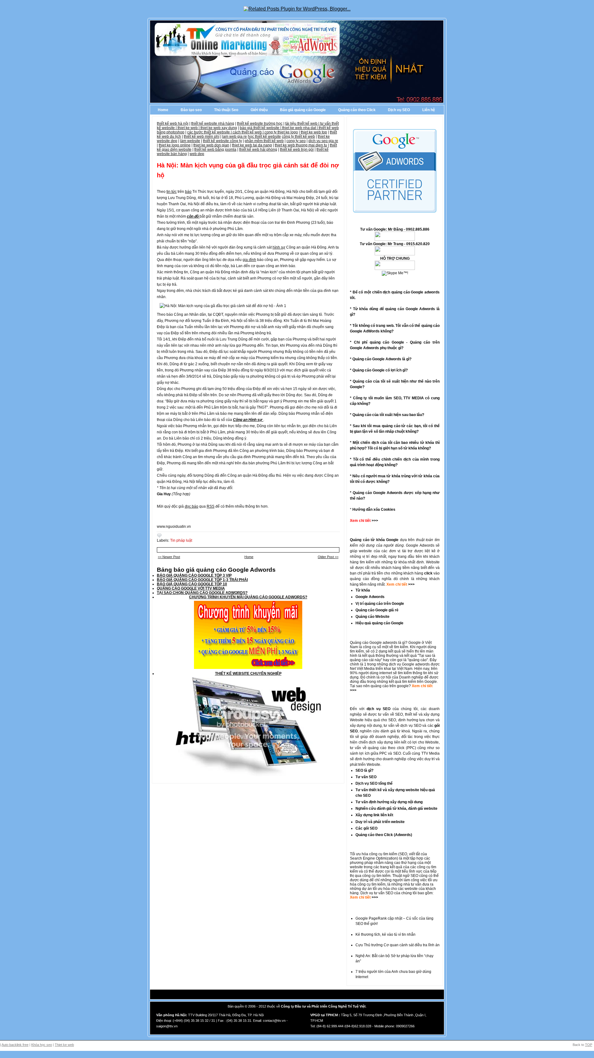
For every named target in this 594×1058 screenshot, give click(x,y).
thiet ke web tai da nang (252, 145)
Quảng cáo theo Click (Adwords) (383, 835)
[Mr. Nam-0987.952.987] (395, 269)
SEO (403, 854)
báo (188, 191)
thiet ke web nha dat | (300, 128)
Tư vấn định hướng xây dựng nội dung (389, 802)
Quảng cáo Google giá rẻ (376, 610)
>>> (411, 584)
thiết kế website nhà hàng (212, 123)
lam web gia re (234, 136)
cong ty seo (296, 141)
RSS (210, 506)
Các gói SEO (366, 828)
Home (163, 110)
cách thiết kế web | (249, 132)
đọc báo (191, 506)
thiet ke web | (189, 128)
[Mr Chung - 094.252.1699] (395, 254)
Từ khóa (362, 590)
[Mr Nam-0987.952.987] (395, 239)
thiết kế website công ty (222, 141)
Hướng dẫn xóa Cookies (373, 509)
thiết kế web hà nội (172, 123)
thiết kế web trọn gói (297, 149)
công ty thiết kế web (298, 136)
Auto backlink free (15, 1045)
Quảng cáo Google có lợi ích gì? (380, 370)
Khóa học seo (41, 1045)
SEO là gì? (364, 770)
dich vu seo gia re (323, 141)
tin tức (171, 191)
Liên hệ (428, 110)
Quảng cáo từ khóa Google (374, 540)
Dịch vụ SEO (399, 110)
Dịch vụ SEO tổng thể (374, 783)
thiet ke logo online (175, 145)
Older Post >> (328, 557)
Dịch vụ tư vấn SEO (376, 893)
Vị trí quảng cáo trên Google (379, 603)
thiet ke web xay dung (218, 128)
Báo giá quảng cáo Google (303, 110)
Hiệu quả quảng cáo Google (379, 623)
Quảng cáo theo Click (357, 110)
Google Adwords (370, 597)
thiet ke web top (314, 132)
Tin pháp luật (181, 540)
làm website (190, 141)
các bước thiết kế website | (210, 132)
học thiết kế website (264, 136)
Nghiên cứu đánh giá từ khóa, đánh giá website (396, 808)
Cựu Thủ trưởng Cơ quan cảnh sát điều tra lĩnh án (397, 945)
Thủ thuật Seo (226, 110)
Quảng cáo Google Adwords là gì (380, 359)
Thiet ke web (64, 1045)
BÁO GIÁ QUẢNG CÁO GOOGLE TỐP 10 (192, 584)
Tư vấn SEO (366, 777)
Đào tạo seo (191, 110)
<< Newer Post (169, 557)
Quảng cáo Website (372, 616)
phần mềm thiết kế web (264, 141)
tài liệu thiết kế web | (302, 123)
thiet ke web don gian (211, 145)
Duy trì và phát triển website (380, 822)
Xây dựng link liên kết (374, 815)
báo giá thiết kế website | (261, 128)
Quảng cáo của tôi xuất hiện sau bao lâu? (388, 415)
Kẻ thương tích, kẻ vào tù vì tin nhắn (385, 934)
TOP (588, 1045)
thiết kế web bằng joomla (215, 149)
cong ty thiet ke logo (281, 132)
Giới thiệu (259, 110)
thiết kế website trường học (259, 123)
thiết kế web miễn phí (201, 136)
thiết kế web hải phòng (258, 149)
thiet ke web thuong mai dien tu (301, 145)
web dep (197, 154)
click (428, 573)
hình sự (279, 247)
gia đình (249, 260)
